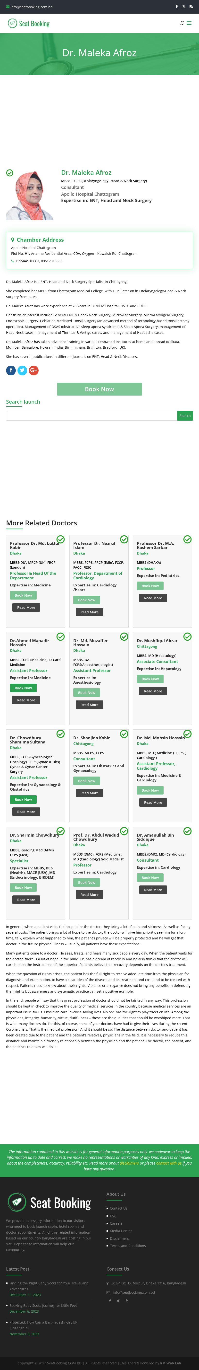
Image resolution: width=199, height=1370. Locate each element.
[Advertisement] (99, 123)
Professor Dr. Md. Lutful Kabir (34, 545)
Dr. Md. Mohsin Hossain (161, 738)
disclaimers (129, 1163)
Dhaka (16, 553)
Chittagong (147, 646)
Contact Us (118, 1208)
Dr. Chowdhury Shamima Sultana (27, 740)
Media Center (121, 1231)
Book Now (23, 688)
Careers (116, 1223)
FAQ (113, 1215)
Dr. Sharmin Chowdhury (34, 835)
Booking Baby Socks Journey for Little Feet (43, 1305)
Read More (26, 607)
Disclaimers (119, 1238)
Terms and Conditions (128, 1245)
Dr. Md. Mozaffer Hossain (90, 642)
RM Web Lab (170, 1363)
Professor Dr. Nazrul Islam (94, 545)
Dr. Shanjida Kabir (91, 738)
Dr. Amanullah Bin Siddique (155, 837)
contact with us (169, 1163)
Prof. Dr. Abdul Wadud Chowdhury (96, 837)
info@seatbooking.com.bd (134, 1292)
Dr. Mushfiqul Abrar (157, 640)
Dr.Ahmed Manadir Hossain (29, 642)
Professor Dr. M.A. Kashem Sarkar (155, 545)
